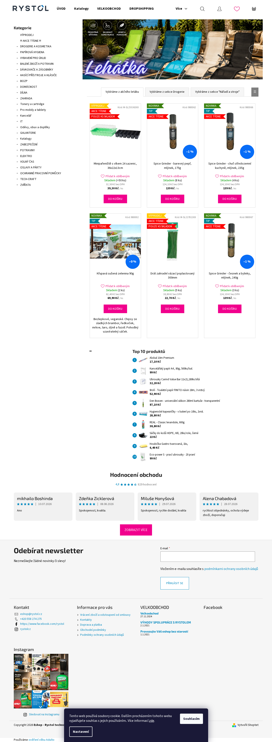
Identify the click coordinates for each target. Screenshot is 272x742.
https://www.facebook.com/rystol (42, 624)
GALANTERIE (28, 133)
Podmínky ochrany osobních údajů (102, 635)
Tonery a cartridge (32, 104)
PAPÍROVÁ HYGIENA (32, 52)
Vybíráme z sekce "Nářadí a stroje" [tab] (217, 92)
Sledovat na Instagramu (44, 714)
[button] (96, 49)
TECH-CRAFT (28, 179)
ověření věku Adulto (41, 740)
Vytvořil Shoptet (248, 725)
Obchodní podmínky (93, 630)
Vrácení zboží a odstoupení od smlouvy (105, 615)
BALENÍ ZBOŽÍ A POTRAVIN (37, 64)
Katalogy (26, 139)
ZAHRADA (26, 98)
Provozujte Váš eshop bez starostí (164, 631)
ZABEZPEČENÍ (28, 144)
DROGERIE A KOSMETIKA (35, 46)
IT (21, 121)
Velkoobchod (149, 613)
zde (151, 720)
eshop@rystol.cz (31, 614)
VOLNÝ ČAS (27, 162)
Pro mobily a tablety (33, 110)
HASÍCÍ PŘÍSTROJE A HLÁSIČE (38, 75)
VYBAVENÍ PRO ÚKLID (33, 58)
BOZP (24, 81)
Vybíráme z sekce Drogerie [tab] (167, 92)
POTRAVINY (27, 150)
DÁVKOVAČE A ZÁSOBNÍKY (36, 70)
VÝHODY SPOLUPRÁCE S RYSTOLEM (165, 622)
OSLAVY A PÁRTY (30, 167)
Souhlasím (191, 718)
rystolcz (25, 629)
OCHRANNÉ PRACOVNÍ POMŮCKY (40, 173)
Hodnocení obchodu (136, 474)
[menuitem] (61, 8)
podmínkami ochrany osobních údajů (231, 569)
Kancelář (25, 116)
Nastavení (81, 731)
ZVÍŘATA (25, 185)
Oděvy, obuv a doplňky (35, 127)
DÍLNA (23, 93)
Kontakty (86, 620)
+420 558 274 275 (31, 619)
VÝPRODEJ (27, 35)
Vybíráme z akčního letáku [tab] (122, 92)
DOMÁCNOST (28, 87)
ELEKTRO (26, 156)
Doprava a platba (91, 625)
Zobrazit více (136, 530)
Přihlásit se (174, 583)
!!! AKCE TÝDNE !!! (30, 41)
